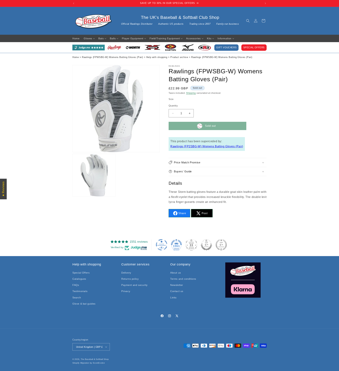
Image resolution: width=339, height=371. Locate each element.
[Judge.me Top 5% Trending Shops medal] (221, 244)
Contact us (176, 291)
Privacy (125, 291)
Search (76, 297)
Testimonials (79, 291)
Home (75, 57)
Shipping (191, 93)
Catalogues (79, 278)
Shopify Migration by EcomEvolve (88, 363)
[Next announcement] (265, 3)
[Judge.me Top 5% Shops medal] (206, 244)
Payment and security (134, 285)
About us (175, 272)
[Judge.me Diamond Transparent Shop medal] (161, 244)
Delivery (126, 272)
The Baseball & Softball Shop (95, 359)
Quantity (173, 105)
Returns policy (130, 278)
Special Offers (254, 47)
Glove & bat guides (84, 303)
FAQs (75, 285)
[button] (248, 21)
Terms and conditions (183, 278)
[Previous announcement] (74, 3)
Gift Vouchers (226, 47)
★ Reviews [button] (3, 188)
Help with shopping (156, 57)
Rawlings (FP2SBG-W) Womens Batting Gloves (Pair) (206, 146)
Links (173, 297)
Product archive (179, 57)
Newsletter (176, 285)
